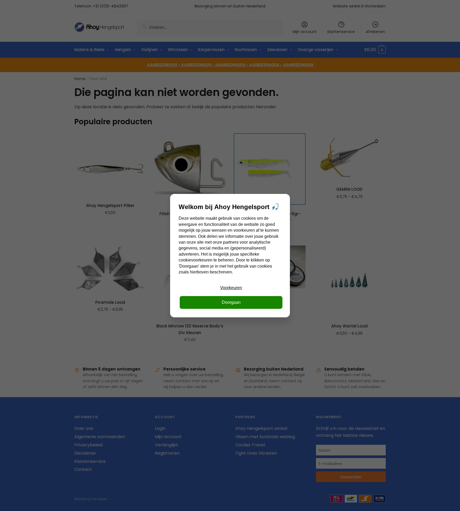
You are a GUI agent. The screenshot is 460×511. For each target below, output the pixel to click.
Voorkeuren (231, 287)
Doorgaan (231, 302)
